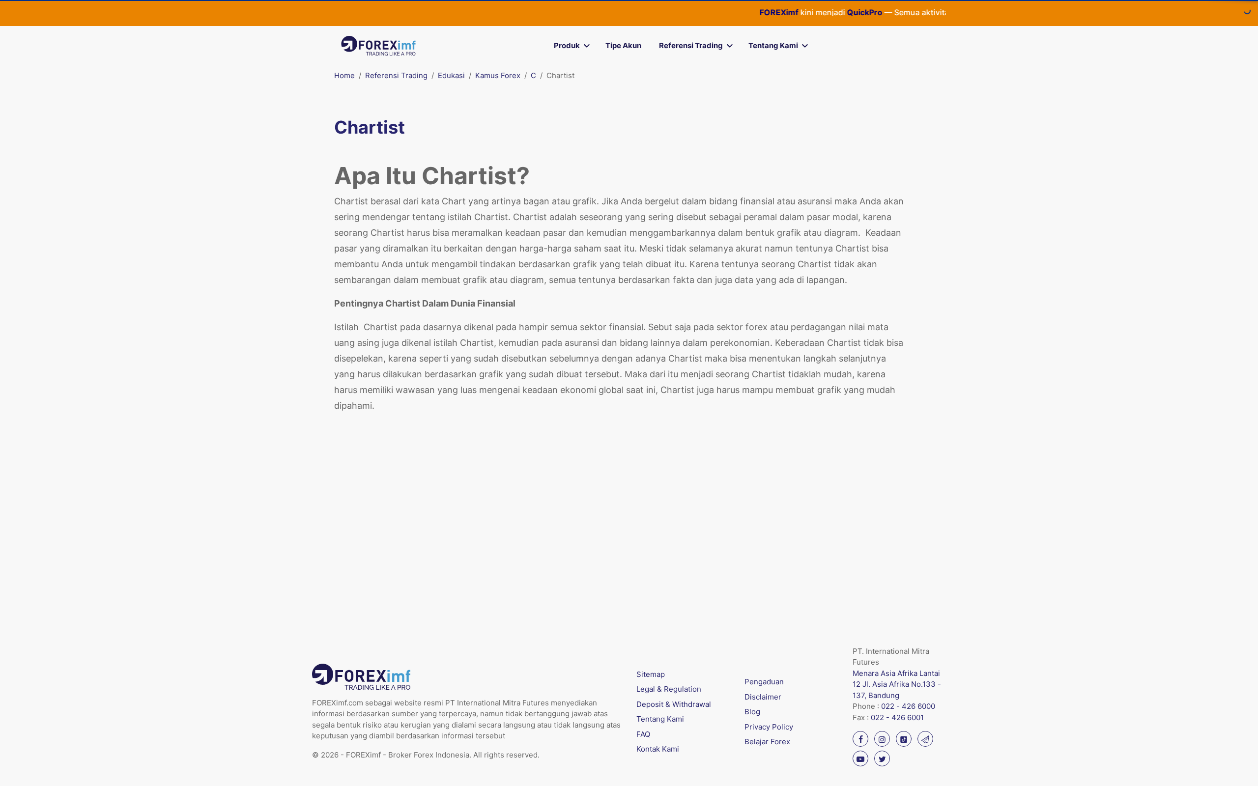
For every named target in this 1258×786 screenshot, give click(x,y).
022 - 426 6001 (897, 717)
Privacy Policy (768, 726)
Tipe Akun (623, 45)
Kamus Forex (497, 75)
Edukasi (451, 75)
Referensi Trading (691, 45)
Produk (567, 45)
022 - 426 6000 (908, 706)
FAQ (643, 734)
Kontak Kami (657, 749)
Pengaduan (764, 681)
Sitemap (650, 674)
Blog (752, 711)
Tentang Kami (773, 45)
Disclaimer (762, 697)
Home (344, 75)
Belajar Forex (767, 741)
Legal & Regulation (668, 689)
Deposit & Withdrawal (673, 704)
